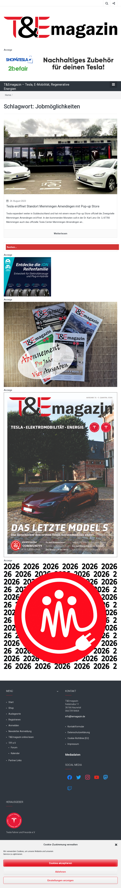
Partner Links (15, 760)
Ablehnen (60, 871)
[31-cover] (60, 474)
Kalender (15, 753)
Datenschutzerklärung (79, 732)
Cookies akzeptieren (60, 863)
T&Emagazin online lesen (21, 737)
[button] (116, 844)
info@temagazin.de (75, 716)
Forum (14, 747)
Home (8, 95)
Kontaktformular (76, 726)
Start (11, 702)
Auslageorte (15, 714)
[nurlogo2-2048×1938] (60, 616)
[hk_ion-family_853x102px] (27, 276)
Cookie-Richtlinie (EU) (78, 738)
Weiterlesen (60, 233)
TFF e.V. (12, 743)
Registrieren (15, 719)
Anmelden (14, 725)
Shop (11, 708)
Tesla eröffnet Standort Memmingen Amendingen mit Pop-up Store (52, 206)
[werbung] (60, 63)
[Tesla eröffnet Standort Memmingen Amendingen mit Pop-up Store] (60, 156)
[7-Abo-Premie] (60, 344)
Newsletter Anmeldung (20, 731)
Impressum (73, 744)
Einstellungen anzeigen (60, 880)
